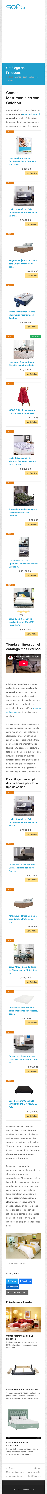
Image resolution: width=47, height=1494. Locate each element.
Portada (9, 77)
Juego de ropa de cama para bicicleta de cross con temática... (23, 512)
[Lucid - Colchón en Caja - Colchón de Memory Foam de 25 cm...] (23, 196)
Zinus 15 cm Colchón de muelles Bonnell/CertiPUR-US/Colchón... (22, 622)
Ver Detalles (32, 173)
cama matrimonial (31, 114)
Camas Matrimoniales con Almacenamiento (15, 1472)
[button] (39, 7)
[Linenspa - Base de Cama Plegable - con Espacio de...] (23, 349)
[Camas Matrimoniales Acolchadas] (23, 1420)
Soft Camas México (21, 1490)
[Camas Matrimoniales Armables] (23, 1368)
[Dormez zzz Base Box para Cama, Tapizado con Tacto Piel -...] (23, 854)
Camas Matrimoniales (17, 1263)
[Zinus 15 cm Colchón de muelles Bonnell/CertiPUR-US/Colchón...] (23, 598)
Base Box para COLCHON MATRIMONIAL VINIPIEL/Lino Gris (23, 1104)
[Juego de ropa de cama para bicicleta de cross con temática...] (23, 496)
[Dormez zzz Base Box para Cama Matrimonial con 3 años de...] (23, 1044)
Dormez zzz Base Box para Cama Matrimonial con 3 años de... (23, 1059)
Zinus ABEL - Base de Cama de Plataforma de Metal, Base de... (23, 970)
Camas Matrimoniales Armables (22, 1389)
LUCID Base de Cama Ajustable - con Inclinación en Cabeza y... (23, 563)
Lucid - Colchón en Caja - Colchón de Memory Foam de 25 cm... (23, 212)
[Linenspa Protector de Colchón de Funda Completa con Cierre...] (23, 145)
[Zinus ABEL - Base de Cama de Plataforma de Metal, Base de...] (23, 954)
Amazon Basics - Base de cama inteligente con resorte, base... (23, 1010)
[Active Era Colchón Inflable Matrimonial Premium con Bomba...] (23, 298)
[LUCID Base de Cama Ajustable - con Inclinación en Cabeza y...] (23, 547)
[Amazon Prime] (34, 169)
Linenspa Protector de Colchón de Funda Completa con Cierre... (22, 161)
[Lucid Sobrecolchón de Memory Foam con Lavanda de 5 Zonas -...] (23, 445)
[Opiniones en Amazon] (23, 611)
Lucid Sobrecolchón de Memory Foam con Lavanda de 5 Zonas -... (22, 461)
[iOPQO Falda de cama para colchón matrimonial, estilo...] (23, 397)
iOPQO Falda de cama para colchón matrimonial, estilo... (23, 412)
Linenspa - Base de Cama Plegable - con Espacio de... (22, 364)
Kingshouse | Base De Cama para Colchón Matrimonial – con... (23, 263)
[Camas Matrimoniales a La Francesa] (23, 1319)
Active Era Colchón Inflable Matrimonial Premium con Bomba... (22, 314)
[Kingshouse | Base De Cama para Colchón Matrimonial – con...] (23, 247)
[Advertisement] (23, 38)
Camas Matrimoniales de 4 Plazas (34, 1472)
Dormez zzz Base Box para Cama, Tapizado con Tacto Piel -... (22, 867)
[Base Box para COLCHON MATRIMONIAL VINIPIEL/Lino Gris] (23, 1090)
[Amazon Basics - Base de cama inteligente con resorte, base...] (23, 999)
